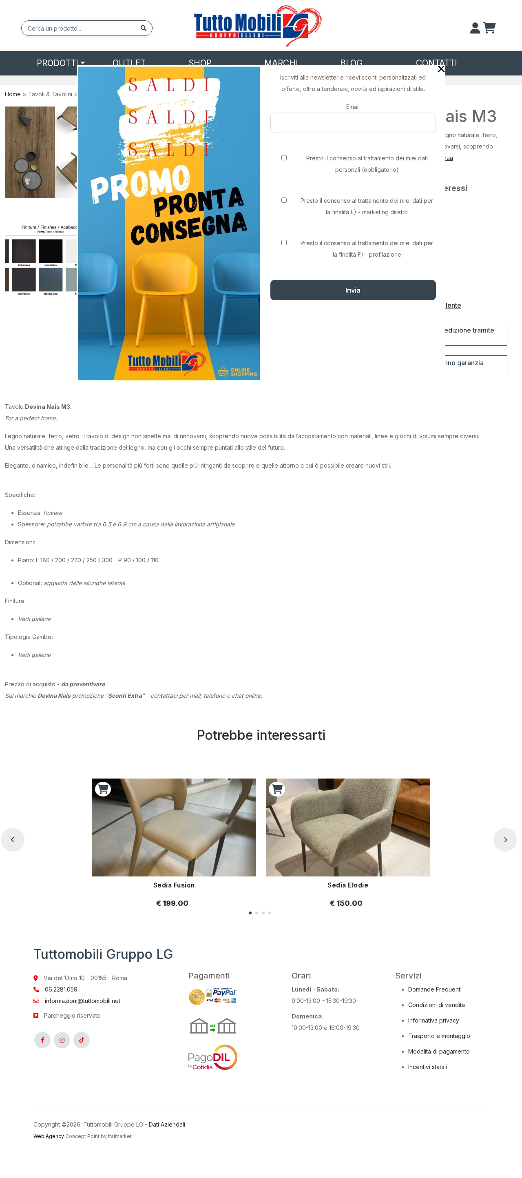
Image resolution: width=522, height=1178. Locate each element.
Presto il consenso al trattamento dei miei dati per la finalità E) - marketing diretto (367, 206)
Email (353, 106)
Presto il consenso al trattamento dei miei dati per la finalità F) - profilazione (367, 249)
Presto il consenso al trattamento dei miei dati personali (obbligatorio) (367, 164)
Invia (353, 290)
